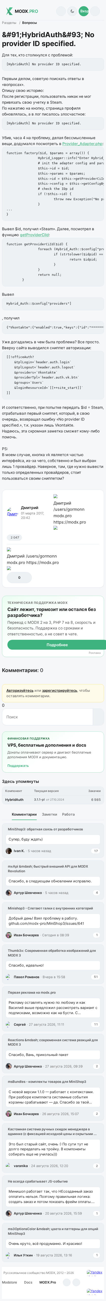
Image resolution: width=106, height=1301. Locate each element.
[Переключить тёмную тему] (72, 11)
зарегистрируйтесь (59, 690)
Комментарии (24, 814)
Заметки (49, 814)
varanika (21, 1166)
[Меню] (95, 11)
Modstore (9, 1282)
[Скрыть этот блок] (99, 600)
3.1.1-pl (39, 799)
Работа (68, 814)
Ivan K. (19, 851)
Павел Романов (26, 977)
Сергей (20, 1024)
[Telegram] (67, 1282)
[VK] (76, 1282)
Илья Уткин (23, 1255)
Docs (28, 1282)
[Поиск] (61, 11)
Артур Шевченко (28, 893)
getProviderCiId (34, 234)
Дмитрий (29, 507)
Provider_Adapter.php (82, 143)
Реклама (95, 653)
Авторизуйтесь (20, 690)
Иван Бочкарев (26, 935)
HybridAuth (14, 800)
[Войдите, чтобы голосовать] (13, 577)
